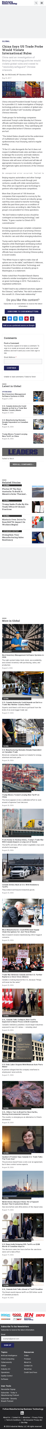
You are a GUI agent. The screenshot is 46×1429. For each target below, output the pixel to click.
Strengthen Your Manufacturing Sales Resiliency (13, 537)
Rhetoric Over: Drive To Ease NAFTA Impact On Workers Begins (14, 522)
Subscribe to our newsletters (23, 312)
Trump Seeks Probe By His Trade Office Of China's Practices (15, 507)
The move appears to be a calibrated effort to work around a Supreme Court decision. (22, 801)
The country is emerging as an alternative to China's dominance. (22, 1118)
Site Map (24, 1423)
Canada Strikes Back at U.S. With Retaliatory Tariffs (20, 886)
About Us (6, 1417)
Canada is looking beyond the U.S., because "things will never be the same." (21, 981)
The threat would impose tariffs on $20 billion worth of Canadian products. (22, 1293)
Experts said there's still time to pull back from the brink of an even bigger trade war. (21, 709)
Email (3, 1334)
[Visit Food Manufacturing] (17, 1315)
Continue (11, 368)
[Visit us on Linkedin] (22, 1413)
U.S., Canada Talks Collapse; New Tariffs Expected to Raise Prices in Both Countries (20, 1021)
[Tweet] (21, 318)
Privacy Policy (37, 1417)
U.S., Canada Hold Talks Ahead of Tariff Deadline (22, 1289)
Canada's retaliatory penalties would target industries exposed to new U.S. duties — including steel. (22, 1026)
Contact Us (16, 1417)
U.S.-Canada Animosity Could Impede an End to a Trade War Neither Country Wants (14, 408)
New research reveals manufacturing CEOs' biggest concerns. (22, 936)
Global (6, 41)
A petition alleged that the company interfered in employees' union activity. (20, 1071)
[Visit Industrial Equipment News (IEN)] (28, 1315)
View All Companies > (23, 464)
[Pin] (26, 318)
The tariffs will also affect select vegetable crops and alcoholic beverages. (23, 846)
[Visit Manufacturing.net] (17, 1319)
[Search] (36, 3)
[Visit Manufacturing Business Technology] (28, 1319)
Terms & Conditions (13, 1420)
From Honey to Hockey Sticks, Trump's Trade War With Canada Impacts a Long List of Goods (23, 841)
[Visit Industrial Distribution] (5, 1319)
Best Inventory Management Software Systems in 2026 (14, 395)
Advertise (26, 1417)
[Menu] (42, 3)
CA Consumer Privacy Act (32, 1420)
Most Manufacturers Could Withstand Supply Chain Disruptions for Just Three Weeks (20, 931)
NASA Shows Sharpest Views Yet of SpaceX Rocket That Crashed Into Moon (20, 1203)
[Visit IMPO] (40, 1315)
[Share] (10, 318)
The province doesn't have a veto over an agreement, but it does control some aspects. (22, 1163)
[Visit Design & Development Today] (5, 1315)
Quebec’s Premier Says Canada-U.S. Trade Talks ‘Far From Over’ (22, 1158)
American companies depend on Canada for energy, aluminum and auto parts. (22, 756)
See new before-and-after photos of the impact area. (22, 1207)
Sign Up (7, 1345)
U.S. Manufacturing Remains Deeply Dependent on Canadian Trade (15, 422)
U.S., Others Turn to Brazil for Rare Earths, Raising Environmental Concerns (20, 1113)
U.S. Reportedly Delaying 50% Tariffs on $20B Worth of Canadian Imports (21, 1245)
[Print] (4, 318)
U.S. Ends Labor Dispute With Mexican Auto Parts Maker (22, 1066)
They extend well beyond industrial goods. (18, 890)
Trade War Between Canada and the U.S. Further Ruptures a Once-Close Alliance (22, 976)
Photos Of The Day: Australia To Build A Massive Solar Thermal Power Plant (14, 491)
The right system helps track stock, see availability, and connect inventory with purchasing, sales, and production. (22, 662)
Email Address (10, 357)
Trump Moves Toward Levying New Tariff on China (14, 435)
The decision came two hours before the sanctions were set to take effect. (21, 1250)
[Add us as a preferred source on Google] (32, 318)
